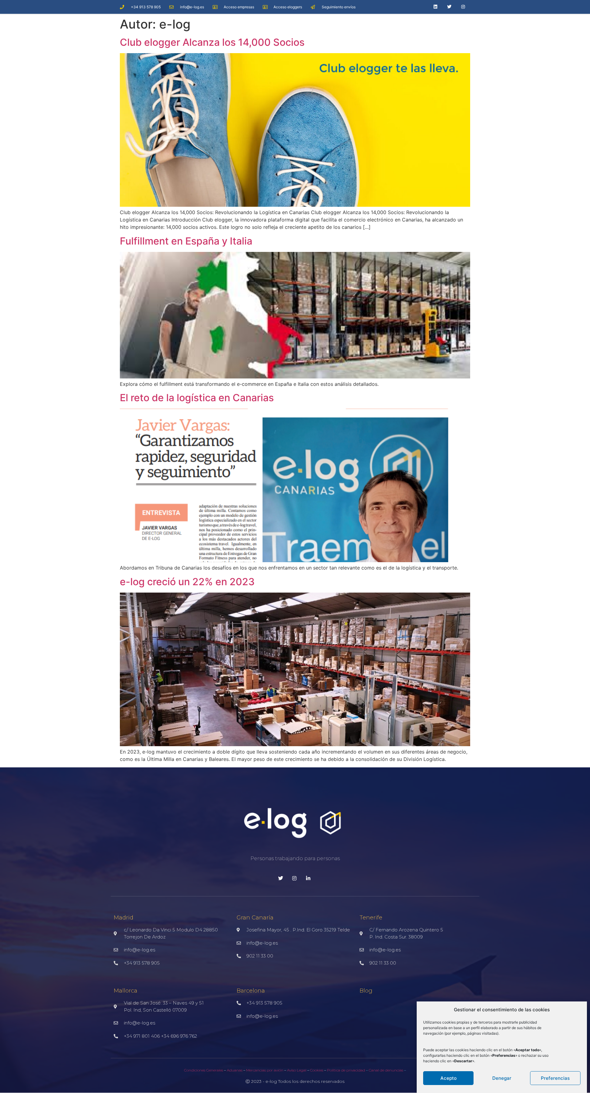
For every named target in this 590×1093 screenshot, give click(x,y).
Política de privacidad (346, 1070)
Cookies (316, 1070)
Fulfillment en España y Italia (186, 241)
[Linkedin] (435, 7)
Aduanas (234, 1070)
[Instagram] (463, 7)
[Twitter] (449, 7)
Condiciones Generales (203, 1070)
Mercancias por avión (264, 1070)
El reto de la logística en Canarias (197, 398)
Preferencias (555, 1078)
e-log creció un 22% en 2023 (187, 582)
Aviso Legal (296, 1070)
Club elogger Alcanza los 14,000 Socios (212, 42)
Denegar (501, 1078)
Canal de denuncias (386, 1070)
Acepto (448, 1078)
